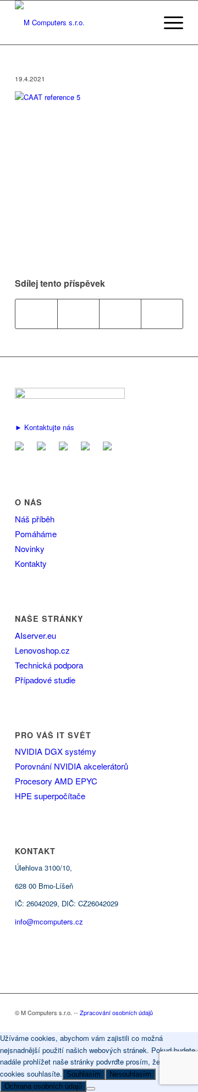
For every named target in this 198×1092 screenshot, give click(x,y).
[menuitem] (168, 22)
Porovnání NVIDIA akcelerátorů (71, 766)
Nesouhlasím (130, 1074)
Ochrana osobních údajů (43, 1086)
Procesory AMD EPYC (56, 781)
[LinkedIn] (65, 447)
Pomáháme (36, 533)
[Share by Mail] (162, 313)
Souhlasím (84, 1074)
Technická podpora (49, 665)
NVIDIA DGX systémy (55, 751)
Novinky (30, 548)
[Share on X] (78, 313)
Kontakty (31, 563)
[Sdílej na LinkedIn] (120, 313)
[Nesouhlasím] (90, 1088)
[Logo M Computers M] (82, 22)
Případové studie (45, 680)
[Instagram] (109, 447)
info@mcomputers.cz (49, 921)
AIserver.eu (35, 635)
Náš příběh (34, 519)
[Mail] (21, 447)
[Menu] (168, 22)
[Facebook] (43, 447)
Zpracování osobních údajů (116, 1012)
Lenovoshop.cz (42, 650)
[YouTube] (87, 447)
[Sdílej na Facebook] (36, 313)
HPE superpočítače (50, 795)
